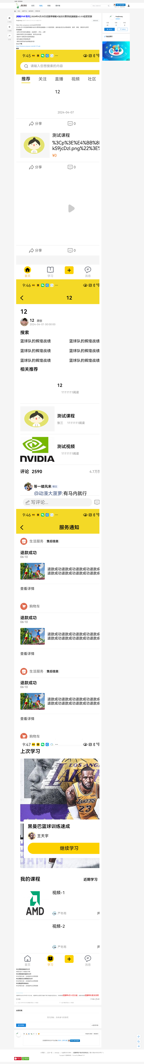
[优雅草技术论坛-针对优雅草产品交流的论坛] (21, 6)
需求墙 (57, 5)
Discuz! (80, 1055)
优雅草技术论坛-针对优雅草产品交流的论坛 (15, 11)
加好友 (110, 29)
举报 (93, 999)
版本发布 (31, 11)
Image (29, 1034)
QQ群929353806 (66, 1052)
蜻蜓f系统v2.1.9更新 (68, 1002)
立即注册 (64, 1040)
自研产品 (24, 11)
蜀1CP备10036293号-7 (96, 1052)
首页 (32, 5)
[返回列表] (139, 1046)
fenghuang (19, 20)
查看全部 (95, 20)
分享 (98, 999)
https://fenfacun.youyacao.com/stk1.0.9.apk (28, 46)
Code (36, 1034)
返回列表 (95, 1025)
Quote (34, 1034)
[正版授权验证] (18, 1059)
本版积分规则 (88, 1033)
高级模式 (96, 1033)
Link (31, 1034)
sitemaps (57, 1052)
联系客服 (20, 1)
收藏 (16, 1)
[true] (108, 5)
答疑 (49, 5)
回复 (19, 999)
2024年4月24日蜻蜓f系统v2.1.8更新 (29, 1002)
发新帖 (22, 1025)
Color (27, 1034)
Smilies (39, 1034)
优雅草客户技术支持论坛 (80, 1052)
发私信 (124, 29)
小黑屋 (42, 1052)
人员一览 (49, 1052)
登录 (59, 1040)
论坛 (41, 5)
